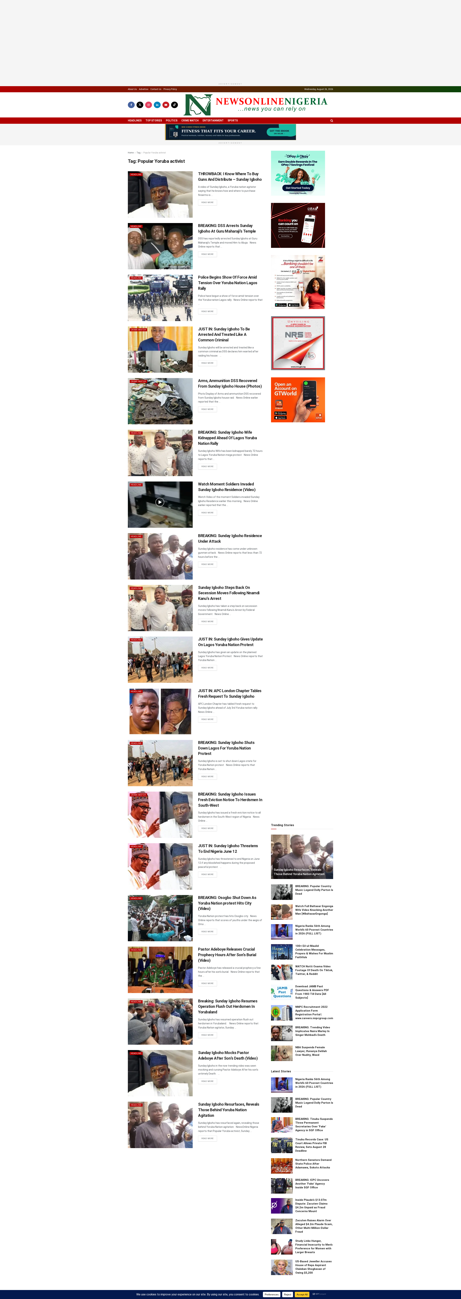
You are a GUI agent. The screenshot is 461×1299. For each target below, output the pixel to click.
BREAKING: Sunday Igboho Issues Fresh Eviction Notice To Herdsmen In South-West (230, 794)
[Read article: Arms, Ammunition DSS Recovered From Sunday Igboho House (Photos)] (160, 395)
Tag (138, 147)
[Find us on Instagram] (148, 99)
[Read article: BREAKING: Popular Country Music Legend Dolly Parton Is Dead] (282, 825)
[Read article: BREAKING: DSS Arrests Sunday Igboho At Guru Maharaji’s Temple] (160, 240)
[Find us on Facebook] (131, 99)
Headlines (135, 114)
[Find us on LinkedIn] (157, 99)
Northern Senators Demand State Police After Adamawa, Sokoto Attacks (313, 1097)
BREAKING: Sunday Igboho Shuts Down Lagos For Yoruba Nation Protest (226, 742)
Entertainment (213, 114)
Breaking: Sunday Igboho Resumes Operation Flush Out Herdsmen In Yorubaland (227, 1001)
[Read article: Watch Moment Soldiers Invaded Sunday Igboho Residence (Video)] (160, 499)
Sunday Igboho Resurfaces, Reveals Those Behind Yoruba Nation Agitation (228, 1104)
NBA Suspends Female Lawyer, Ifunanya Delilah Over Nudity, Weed (311, 984)
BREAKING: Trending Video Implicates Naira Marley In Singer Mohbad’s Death (312, 964)
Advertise (143, 83)
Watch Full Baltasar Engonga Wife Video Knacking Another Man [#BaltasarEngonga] (314, 843)
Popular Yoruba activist (154, 147)
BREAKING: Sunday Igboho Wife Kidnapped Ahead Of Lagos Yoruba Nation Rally (227, 432)
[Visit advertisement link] (230, 126)
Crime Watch (190, 114)
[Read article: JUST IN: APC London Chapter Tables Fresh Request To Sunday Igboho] (160, 705)
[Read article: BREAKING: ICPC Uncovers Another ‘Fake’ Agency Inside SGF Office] (282, 1119)
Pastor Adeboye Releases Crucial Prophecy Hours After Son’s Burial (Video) (227, 949)
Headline (136, 168)
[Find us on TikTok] (174, 99)
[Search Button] (331, 115)
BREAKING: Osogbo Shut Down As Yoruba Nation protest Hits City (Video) (227, 897)
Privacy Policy (170, 83)
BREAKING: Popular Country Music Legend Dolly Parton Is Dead (314, 823)
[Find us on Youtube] (165, 99)
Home (131, 147)
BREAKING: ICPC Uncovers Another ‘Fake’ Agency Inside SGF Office (312, 1117)
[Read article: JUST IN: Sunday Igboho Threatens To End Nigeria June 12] (160, 860)
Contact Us (155, 83)
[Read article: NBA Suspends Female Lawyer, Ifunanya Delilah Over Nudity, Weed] (282, 986)
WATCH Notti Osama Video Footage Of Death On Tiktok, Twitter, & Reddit (314, 903)
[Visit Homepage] (255, 99)
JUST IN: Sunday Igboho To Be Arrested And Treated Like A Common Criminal (224, 329)
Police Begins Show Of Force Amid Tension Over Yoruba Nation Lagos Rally (227, 277)
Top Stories (154, 114)
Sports (233, 114)
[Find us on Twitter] (139, 99)
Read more (209, 196)
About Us (132, 83)
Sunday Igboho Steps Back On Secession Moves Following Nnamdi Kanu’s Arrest (228, 587)
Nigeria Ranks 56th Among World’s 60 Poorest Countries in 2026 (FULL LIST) (314, 863)
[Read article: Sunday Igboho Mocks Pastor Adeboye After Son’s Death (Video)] (160, 1067)
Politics (171, 114)
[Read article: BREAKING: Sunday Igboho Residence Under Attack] (160, 550)
